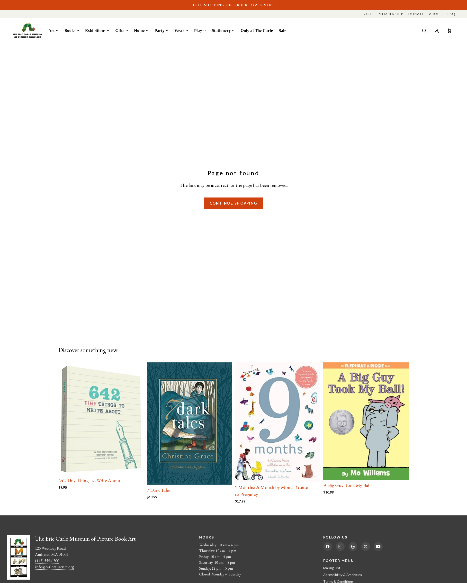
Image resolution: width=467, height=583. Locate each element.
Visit (368, 14)
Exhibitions (95, 30)
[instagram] (340, 546)
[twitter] (365, 546)
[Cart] (449, 31)
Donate (416, 14)
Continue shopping (233, 203)
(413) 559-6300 (47, 560)
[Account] (437, 31)
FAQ (451, 14)
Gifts (119, 30)
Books (69, 30)
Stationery (221, 30)
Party (159, 30)
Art (51, 30)
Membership (391, 14)
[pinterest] (353, 546)
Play (198, 30)
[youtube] (378, 546)
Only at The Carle (257, 30)
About (436, 14)
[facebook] (327, 546)
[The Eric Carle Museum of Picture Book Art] (28, 30)
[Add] (136, 467)
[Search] (424, 31)
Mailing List (331, 568)
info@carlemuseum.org (54, 566)
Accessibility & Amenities (342, 575)
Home (139, 30)
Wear (179, 30)
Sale (282, 30)
